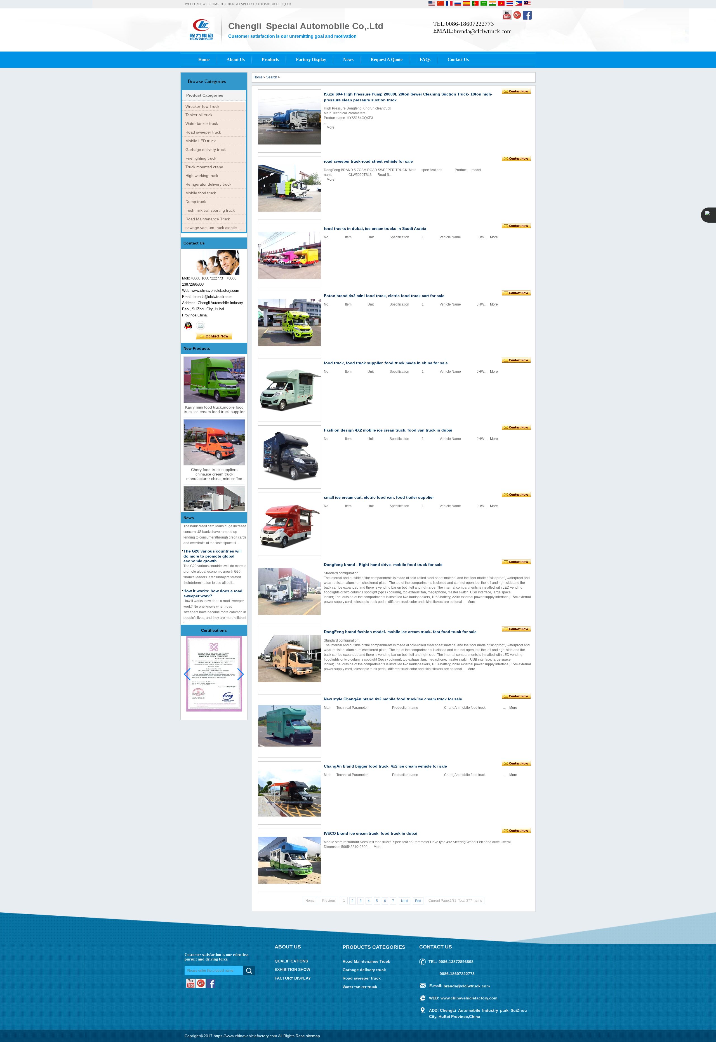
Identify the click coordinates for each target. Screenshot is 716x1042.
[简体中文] (441, 4)
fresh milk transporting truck (210, 210)
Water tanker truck (201, 123)
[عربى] (484, 4)
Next (404, 901)
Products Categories (374, 947)
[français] (449, 4)
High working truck (201, 175)
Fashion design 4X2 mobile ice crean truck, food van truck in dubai (388, 430)
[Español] (467, 4)
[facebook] (527, 18)
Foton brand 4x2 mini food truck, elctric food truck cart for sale (384, 295)
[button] (240, 674)
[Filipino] (519, 4)
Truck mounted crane (204, 167)
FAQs (425, 59)
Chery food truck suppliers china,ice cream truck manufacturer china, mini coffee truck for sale (214, 474)
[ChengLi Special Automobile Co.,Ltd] (201, 41)
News (348, 59)
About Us (236, 59)
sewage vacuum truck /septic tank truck (215, 227)
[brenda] (188, 325)
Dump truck (195, 201)
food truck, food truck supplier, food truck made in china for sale (386, 363)
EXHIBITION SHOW (292, 970)
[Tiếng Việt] (501, 4)
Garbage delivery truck (205, 149)
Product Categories (204, 95)
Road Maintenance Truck (207, 219)
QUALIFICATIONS (291, 961)
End (418, 901)
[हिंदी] (493, 4)
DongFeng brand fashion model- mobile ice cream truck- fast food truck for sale (400, 632)
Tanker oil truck (198, 115)
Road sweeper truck (203, 132)
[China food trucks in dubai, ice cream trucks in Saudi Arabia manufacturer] (289, 255)
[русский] (458, 4)
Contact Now (214, 336)
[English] (432, 4)
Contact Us (458, 59)
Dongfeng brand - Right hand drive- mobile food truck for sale (383, 564)
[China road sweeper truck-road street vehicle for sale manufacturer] (289, 188)
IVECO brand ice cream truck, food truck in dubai (370, 833)
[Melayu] (527, 4)
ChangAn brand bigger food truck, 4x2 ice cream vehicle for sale (385, 766)
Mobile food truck (200, 193)
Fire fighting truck (200, 158)
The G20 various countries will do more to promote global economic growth (212, 547)
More (331, 127)
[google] (518, 18)
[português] (475, 4)
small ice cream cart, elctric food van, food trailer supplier (379, 497)
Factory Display (311, 59)
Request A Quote (386, 59)
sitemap (313, 1036)
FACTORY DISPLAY (293, 978)
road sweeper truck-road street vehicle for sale (368, 161)
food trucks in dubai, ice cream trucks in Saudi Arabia (375, 228)
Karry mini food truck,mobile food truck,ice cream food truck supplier (214, 409)
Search (271, 77)
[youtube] (508, 18)
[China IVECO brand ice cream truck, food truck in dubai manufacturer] (289, 860)
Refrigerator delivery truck (208, 184)
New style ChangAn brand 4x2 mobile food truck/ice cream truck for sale (393, 699)
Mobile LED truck (200, 141)
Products (270, 59)
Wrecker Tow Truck (202, 106)
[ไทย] (510, 4)
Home (203, 59)
